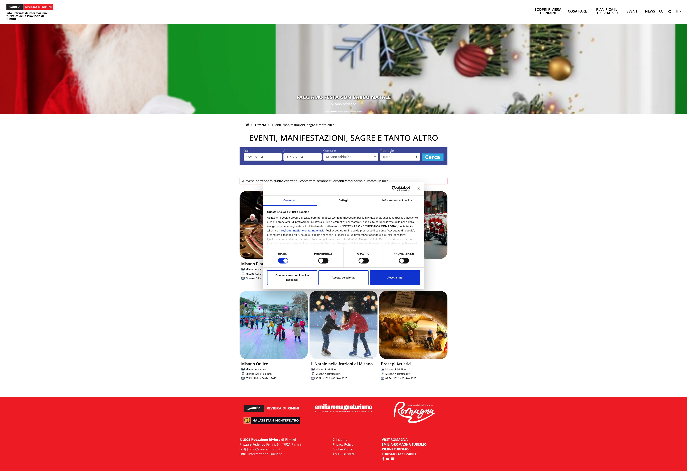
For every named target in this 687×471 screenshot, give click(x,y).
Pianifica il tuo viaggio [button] (606, 11)
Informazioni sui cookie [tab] (397, 200)
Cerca (432, 157)
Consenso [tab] (289, 200)
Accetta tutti (395, 277)
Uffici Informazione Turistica (261, 454)
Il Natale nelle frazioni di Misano (342, 364)
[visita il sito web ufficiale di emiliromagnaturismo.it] (343, 408)
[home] (247, 125)
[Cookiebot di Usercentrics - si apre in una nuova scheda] (394, 188)
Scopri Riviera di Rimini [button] (548, 11)
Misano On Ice (254, 364)
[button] (661, 12)
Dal (246, 150)
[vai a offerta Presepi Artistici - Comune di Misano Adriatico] (413, 325)
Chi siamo (339, 439)
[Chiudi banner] (419, 188)
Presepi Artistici (396, 364)
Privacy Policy (342, 444)
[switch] (323, 260)
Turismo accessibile (399, 454)
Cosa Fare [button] (577, 11)
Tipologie (387, 150)
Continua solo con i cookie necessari (292, 277)
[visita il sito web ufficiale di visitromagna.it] (414, 413)
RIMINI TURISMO (395, 449)
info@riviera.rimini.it (264, 449)
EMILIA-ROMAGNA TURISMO (404, 444)
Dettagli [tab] (344, 200)
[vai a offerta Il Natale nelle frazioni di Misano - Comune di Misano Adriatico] (344, 325)
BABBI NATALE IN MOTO (343, 97)
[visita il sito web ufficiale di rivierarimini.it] (272, 406)
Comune (329, 150)
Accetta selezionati (343, 277)
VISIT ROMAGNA (395, 439)
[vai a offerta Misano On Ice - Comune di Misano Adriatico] (274, 325)
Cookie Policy (342, 449)
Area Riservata (343, 454)
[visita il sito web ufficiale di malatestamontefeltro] (272, 423)
